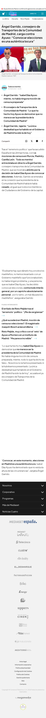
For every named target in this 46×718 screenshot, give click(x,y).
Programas (7, 498)
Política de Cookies (23, 674)
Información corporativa (23, 665)
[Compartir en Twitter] (32, 141)
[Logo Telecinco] (23, 542)
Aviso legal (23, 661)
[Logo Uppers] (23, 608)
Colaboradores (37, 19)
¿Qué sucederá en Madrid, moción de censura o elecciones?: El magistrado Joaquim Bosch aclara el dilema (21, 323)
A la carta (15, 19)
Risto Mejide (25, 19)
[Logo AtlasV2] (23, 633)
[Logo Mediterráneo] (23, 650)
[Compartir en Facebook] (42, 141)
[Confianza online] (23, 709)
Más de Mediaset (10, 505)
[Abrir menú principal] (42, 13)
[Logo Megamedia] (24, 697)
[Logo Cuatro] (23, 550)
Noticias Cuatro (10, 511)
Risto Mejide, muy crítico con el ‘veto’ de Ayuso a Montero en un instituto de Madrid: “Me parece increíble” (22, 335)
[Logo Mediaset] (23, 523)
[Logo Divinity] (23, 559)
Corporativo (8, 492)
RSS (23, 681)
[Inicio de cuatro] (3, 13)
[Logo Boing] (23, 584)
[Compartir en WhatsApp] (26, 141)
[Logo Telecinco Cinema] (23, 617)
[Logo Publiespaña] (23, 642)
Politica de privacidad (23, 668)
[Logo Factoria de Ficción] (23, 575)
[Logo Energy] (23, 592)
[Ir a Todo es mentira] (12, 14)
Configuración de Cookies (23, 671)
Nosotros (7, 485)
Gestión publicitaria (23, 678)
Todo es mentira (14, 86)
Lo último (5, 19)
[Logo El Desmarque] (23, 567)
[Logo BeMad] (23, 600)
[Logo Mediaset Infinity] (23, 534)
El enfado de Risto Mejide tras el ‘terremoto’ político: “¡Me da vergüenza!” (23, 310)
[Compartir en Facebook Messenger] (37, 141)
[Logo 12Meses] (23, 625)
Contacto (23, 684)
